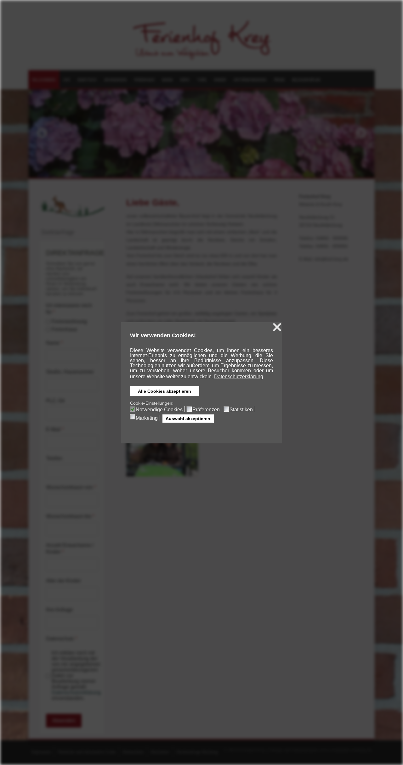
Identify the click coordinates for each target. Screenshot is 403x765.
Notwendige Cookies (159, 409)
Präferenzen (206, 409)
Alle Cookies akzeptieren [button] (164, 391)
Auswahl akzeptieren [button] (188, 418)
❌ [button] (277, 327)
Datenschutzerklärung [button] (238, 376)
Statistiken (241, 409)
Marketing (147, 418)
